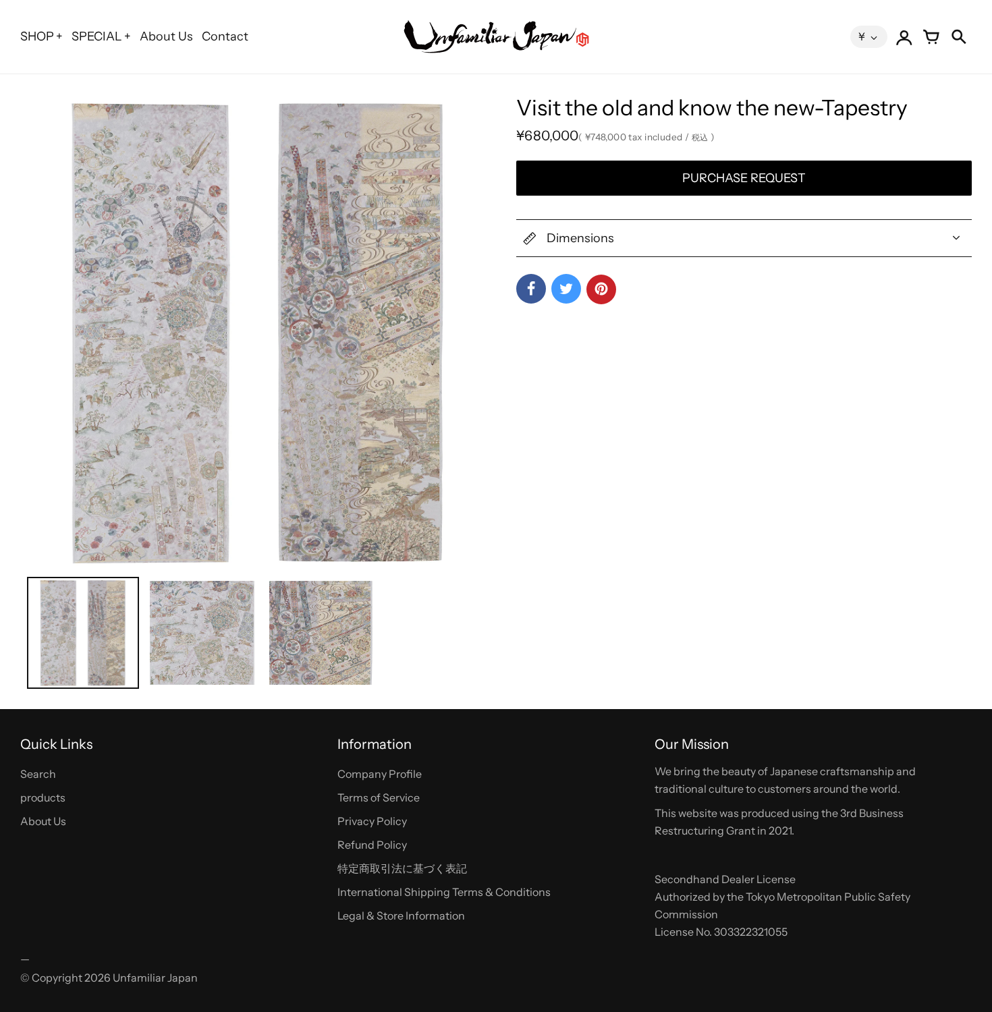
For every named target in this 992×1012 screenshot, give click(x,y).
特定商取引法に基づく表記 (402, 868)
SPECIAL (97, 36)
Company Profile (379, 774)
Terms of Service (378, 797)
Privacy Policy (372, 821)
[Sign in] (904, 37)
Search (38, 774)
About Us (166, 36)
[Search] (958, 37)
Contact (225, 36)
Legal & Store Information (401, 915)
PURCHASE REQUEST (744, 178)
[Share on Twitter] (566, 289)
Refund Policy (372, 844)
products (42, 797)
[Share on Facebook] (531, 289)
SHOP (37, 36)
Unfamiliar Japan (155, 977)
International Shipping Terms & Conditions (444, 892)
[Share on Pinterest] (601, 289)
